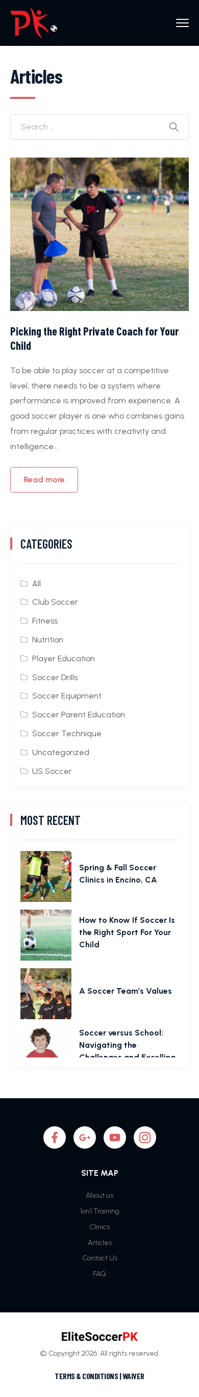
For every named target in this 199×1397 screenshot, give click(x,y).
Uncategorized (60, 752)
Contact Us (99, 1258)
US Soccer (52, 771)
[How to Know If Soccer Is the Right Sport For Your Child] (45, 935)
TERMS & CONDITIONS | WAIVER (99, 1376)
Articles (100, 1242)
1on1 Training (99, 1211)
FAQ (99, 1274)
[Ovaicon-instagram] (145, 1137)
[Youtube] (115, 1137)
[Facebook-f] (54, 1137)
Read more (44, 479)
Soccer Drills (55, 677)
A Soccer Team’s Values (125, 991)
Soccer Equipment (67, 696)
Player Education (63, 658)
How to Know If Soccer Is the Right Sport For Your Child (127, 932)
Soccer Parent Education (78, 714)
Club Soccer (55, 602)
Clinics (99, 1227)
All (36, 583)
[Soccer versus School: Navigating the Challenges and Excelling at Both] (45, 1052)
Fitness (45, 621)
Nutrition (47, 639)
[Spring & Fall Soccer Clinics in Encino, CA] (45, 876)
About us (99, 1195)
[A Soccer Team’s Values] (45, 993)
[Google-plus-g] (84, 1137)
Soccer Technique (67, 733)
